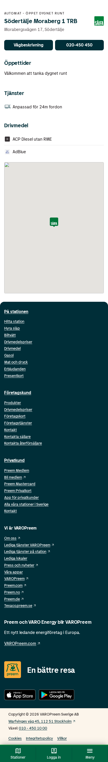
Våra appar (13, 572)
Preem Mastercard (19, 483)
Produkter (12, 402)
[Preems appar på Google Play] (56, 696)
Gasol (9, 355)
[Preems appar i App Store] (20, 696)
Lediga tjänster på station (25, 551)
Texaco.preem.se (18, 605)
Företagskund (17, 392)
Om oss (10, 538)
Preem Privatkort (17, 490)
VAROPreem (14, 578)
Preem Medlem (16, 470)
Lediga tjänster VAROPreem (27, 545)
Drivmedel (12, 348)
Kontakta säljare (17, 436)
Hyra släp (12, 328)
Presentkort (14, 375)
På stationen (16, 311)
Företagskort (14, 416)
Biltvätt (10, 335)
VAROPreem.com (20, 643)
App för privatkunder (21, 497)
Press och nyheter (19, 565)
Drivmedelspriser (18, 342)
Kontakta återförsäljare (23, 443)
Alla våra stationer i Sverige (26, 504)
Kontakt (10, 429)
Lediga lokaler (15, 558)
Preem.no (12, 592)
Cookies (15, 738)
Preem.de (12, 599)
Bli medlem (13, 477)
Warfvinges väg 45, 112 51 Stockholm (40, 721)
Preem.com (13, 585)
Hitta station (14, 321)
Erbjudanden (15, 369)
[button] (54, 223)
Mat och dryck (16, 362)
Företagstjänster (18, 423)
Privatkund (14, 460)
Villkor (62, 738)
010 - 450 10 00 (33, 728)
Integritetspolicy (39, 738)
